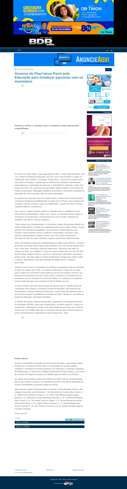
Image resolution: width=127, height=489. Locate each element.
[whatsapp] (107, 50)
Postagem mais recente (21, 470)
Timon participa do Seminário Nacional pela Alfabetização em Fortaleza (99, 200)
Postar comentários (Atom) (25, 472)
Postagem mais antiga (78, 470)
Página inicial (49, 470)
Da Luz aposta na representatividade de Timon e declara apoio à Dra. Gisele (99, 170)
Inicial (19, 50)
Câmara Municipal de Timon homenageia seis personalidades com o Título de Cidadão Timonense (100, 227)
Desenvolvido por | (59, 483)
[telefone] (112, 50)
